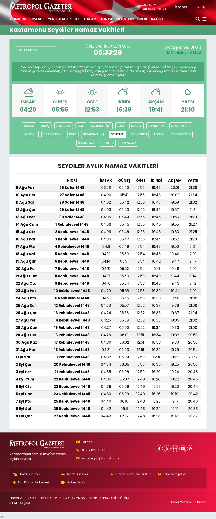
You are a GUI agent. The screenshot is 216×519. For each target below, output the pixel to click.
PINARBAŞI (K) (93, 134)
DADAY (136, 125)
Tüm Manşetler (174, 474)
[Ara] (198, 19)
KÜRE (72, 134)
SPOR (142, 18)
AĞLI (81, 125)
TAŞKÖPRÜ (139, 134)
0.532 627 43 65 (94, 450)
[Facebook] (159, 448)
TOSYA (159, 134)
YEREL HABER (59, 18)
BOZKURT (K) (101, 125)
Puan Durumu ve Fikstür (133, 474)
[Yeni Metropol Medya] (40, 7)
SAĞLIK (157, 18)
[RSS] (190, 448)
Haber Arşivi (76, 482)
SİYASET (36, 18)
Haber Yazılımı (181, 502)
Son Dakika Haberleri (33, 482)
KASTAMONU (52, 134)
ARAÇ (45, 125)
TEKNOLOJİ (108, 498)
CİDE (120, 125)
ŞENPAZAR (128, 143)
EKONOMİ (125, 18)
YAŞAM (24, 502)
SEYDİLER (117, 134)
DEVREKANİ (156, 125)
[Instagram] (174, 448)
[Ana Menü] (204, 19)
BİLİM (13, 502)
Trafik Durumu (77, 474)
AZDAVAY (63, 125)
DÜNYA (106, 18)
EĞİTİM (124, 498)
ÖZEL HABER (85, 18)
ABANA (29, 125)
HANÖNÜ (30, 134)
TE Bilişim (200, 502)
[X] (167, 448)
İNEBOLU (108, 143)
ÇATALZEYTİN (181, 134)
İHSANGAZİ (86, 143)
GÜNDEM (17, 18)
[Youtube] (182, 448)
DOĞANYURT (180, 125)
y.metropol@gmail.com (100, 458)
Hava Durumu (29, 474)
